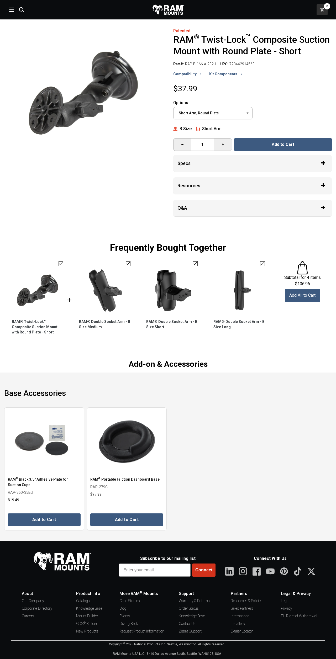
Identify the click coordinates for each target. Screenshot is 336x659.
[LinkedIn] (229, 571)
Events (124, 616)
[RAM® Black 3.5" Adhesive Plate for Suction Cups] (44, 441)
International (240, 616)
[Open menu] (11, 10)
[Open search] (21, 9)
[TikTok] (297, 571)
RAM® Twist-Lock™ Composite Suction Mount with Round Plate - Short (34, 327)
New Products (87, 631)
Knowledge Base (89, 608)
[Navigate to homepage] (168, 9)
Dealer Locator (242, 631)
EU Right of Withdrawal (299, 616)
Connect (203, 570)
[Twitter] (311, 571)
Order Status (189, 608)
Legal (285, 601)
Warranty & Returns (194, 601)
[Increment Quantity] (182, 145)
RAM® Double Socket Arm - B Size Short (171, 324)
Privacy (286, 608)
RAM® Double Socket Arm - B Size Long (239, 324)
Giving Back (128, 623)
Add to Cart (283, 144)
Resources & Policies (246, 601)
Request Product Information (141, 631)
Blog (122, 608)
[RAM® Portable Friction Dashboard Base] (127, 441)
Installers (238, 623)
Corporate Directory (37, 608)
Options (180, 102)
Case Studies (129, 601)
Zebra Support (190, 631)
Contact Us (187, 623)
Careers (28, 616)
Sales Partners (242, 608)
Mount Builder (87, 616)
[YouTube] (270, 571)
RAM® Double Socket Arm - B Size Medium (104, 324)
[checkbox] (61, 263)
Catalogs (83, 601)
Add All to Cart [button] (302, 295)
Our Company (33, 601)
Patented (181, 30)
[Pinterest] (284, 571)
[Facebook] (257, 571)
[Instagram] (243, 571)
